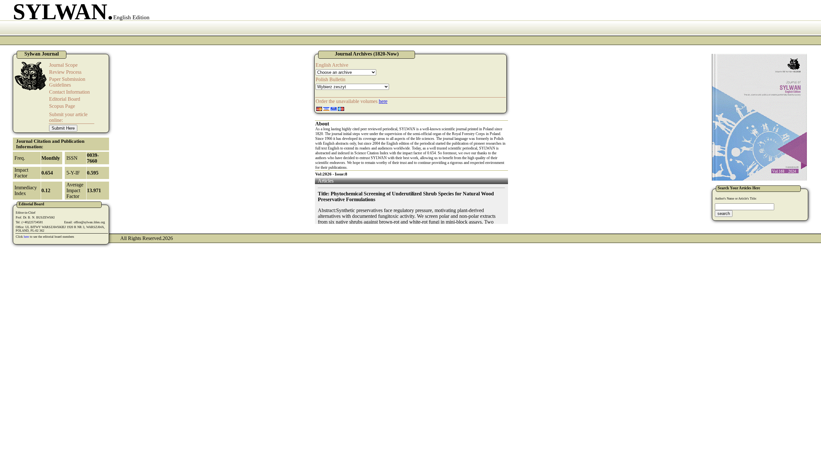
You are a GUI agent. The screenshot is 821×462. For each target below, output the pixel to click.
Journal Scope (63, 65)
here (26, 236)
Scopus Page (62, 106)
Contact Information (69, 92)
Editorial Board (64, 99)
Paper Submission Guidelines (67, 82)
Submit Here (63, 128)
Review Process (65, 72)
